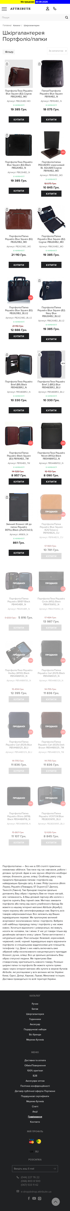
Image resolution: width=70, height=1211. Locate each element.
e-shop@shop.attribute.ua (36, 1191)
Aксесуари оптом (35, 1080)
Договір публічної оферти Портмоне (35, 1091)
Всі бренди (35, 1034)
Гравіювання (35, 1116)
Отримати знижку (35, 68)
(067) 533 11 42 (29, 1185)
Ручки (35, 1003)
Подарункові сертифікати (35, 1096)
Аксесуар (35, 1024)
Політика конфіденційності (35, 1086)
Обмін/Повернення (35, 1065)
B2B (35, 1075)
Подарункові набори (35, 1029)
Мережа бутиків (35, 1039)
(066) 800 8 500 (30, 1181)
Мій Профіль (35, 1131)
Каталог (35, 995)
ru (37, 1151)
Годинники (35, 1019)
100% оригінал (35, 1070)
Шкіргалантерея (35, 1014)
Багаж (35, 1008)
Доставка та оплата (35, 1060)
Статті (35, 1106)
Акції (35, 1111)
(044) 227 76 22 (30, 1177)
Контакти (35, 1121)
